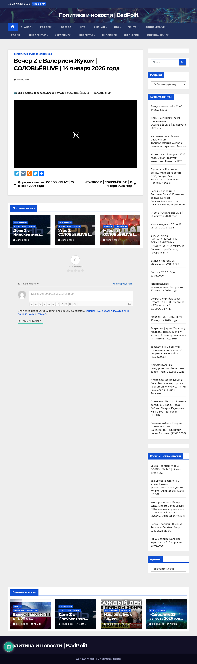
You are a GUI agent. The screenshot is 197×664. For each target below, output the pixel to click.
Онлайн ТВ (109, 35)
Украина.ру (63, 35)
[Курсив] (36, 304)
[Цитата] (57, 304)
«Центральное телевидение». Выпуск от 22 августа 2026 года (167, 287)
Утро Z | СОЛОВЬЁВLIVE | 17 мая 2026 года (166, 469)
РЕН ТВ (132, 27)
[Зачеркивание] (44, 304)
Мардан (108, 226)
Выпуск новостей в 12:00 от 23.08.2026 (29, 618)
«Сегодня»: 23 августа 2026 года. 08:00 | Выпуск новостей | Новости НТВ (168, 158)
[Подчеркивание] (40, 304)
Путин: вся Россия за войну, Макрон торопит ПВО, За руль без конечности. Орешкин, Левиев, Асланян (166, 176)
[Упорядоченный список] (49, 304)
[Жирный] (32, 304)
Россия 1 (46, 27)
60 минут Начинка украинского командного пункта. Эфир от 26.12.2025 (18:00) (168, 487)
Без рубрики (132, 35)
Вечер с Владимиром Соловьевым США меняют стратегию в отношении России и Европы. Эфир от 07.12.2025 (168, 509)
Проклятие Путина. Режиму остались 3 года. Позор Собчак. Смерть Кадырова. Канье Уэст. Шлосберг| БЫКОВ (168, 408)
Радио (16, 35)
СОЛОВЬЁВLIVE (155, 27)
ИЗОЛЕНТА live (111, 610)
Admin (37, 624)
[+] (74, 303)
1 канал (26, 27)
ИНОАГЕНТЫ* (38, 35)
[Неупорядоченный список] (53, 304)
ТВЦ (117, 27)
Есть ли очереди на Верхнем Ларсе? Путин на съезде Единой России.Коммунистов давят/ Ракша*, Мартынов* (168, 197)
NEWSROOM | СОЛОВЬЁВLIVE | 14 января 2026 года (108, 184)
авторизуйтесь (124, 283)
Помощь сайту (158, 35)
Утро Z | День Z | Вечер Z (40, 54)
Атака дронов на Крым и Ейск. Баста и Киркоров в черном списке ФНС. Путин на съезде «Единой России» (168, 386)
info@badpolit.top (112, 659)
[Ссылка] (66, 304)
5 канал (100, 27)
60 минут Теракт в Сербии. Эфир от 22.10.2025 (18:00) (167, 527)
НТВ (83, 27)
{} (70, 303)
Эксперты (86, 35)
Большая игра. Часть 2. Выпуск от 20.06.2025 (166, 542)
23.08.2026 (22, 624)
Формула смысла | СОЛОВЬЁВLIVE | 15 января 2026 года (46, 184)
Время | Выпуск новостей (26, 610)
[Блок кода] (62, 304)
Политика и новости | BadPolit (99, 15)
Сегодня (161, 610)
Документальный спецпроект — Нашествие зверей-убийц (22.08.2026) (167, 368)
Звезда (66, 27)
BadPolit (93, 659)
